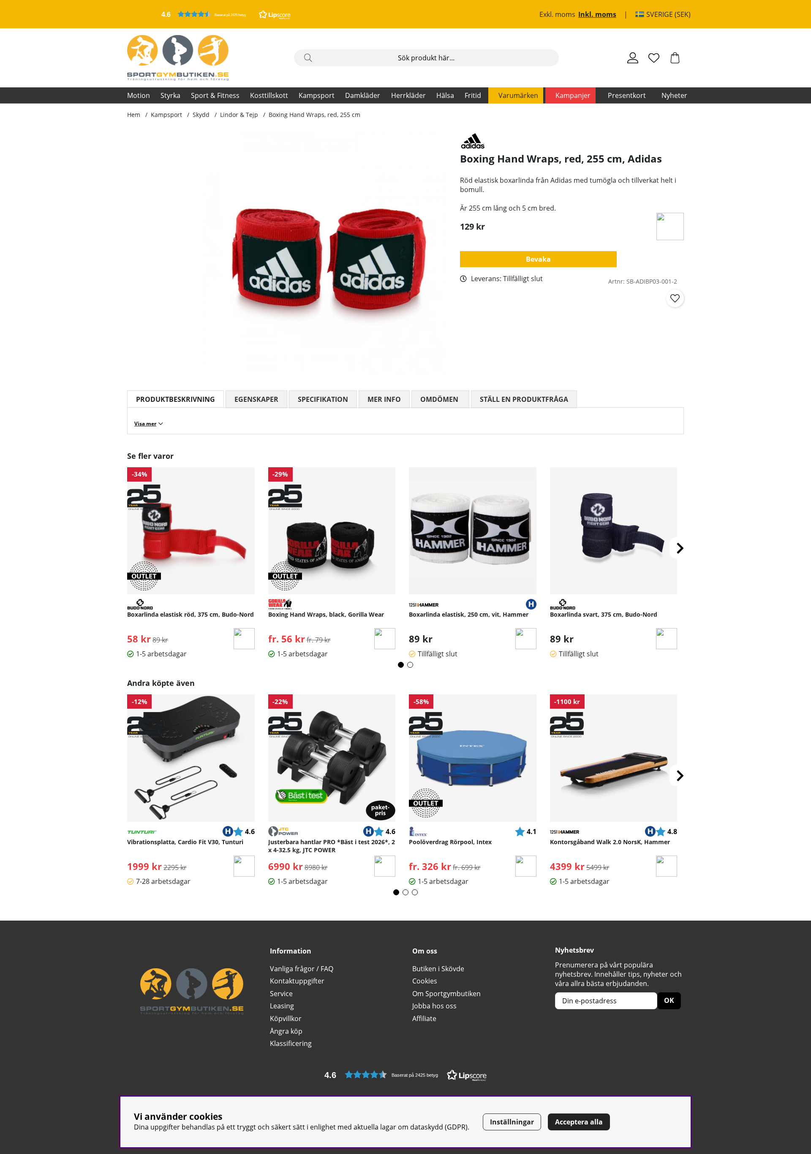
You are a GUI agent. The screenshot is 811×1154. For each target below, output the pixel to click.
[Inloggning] (633, 58)
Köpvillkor (286, 1018)
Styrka (170, 95)
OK (669, 1000)
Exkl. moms (557, 14)
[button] (226, 14)
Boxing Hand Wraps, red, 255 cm (314, 115)
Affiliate (424, 1018)
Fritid (473, 95)
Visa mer (145, 423)
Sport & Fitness (215, 95)
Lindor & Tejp (239, 115)
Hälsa (445, 95)
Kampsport (317, 95)
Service (281, 993)
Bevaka (538, 259)
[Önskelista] (654, 58)
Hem (133, 115)
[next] (680, 547)
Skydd (201, 115)
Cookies (424, 981)
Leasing (282, 1006)
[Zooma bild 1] (324, 254)
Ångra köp (286, 1031)
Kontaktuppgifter (297, 981)
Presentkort (627, 95)
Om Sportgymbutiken (446, 993)
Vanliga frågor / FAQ (301, 968)
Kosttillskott (269, 95)
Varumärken (518, 95)
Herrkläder (408, 95)
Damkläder (362, 95)
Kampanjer (573, 95)
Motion (138, 95)
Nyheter (674, 95)
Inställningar (512, 1122)
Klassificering (291, 1043)
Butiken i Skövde (438, 968)
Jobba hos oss (434, 1006)
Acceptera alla (579, 1122)
